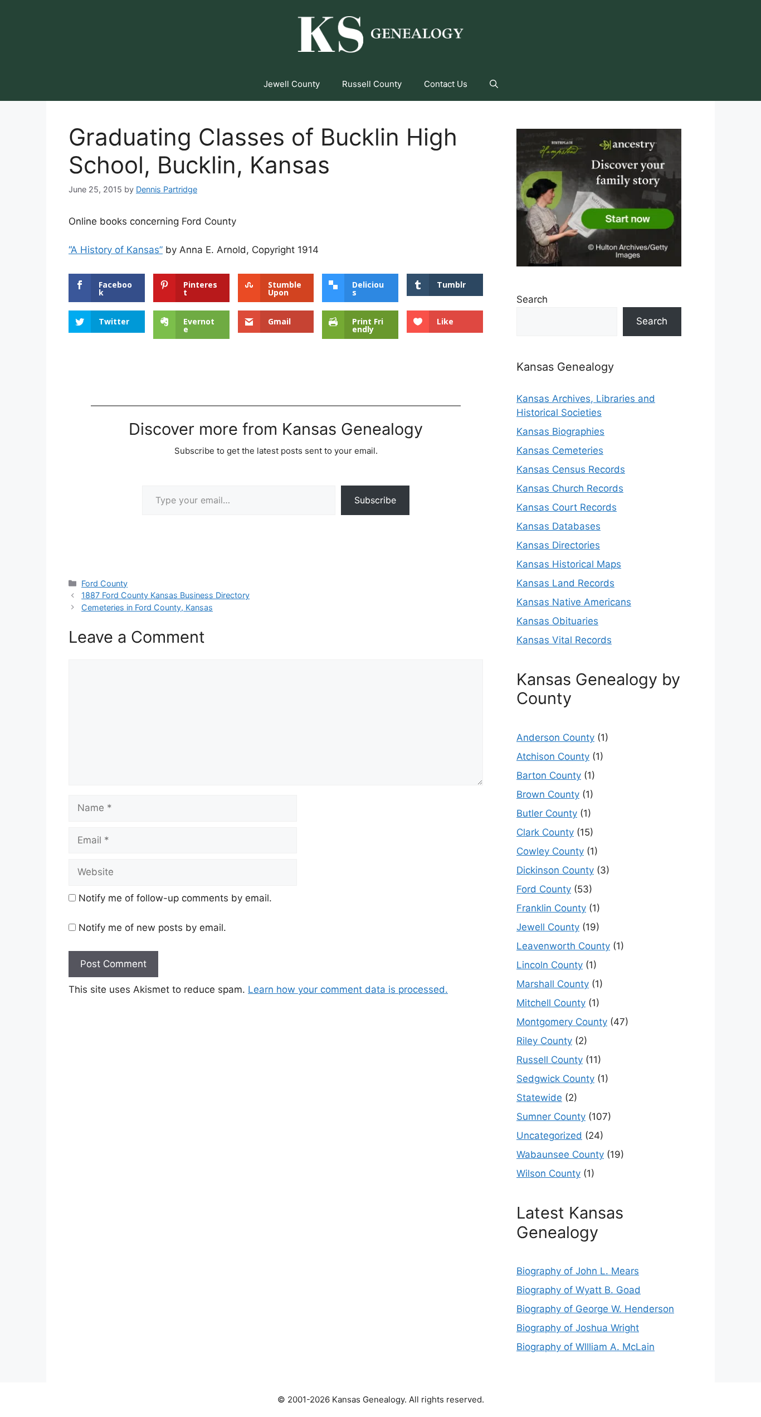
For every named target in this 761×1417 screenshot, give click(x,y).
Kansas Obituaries (557, 621)
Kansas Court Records (566, 507)
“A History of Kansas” (116, 249)
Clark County (545, 832)
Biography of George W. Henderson (595, 1308)
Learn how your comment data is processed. (348, 989)
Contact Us (445, 84)
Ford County (104, 583)
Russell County (372, 84)
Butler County (546, 813)
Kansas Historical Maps (568, 564)
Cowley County (550, 851)
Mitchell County (551, 1002)
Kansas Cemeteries (559, 450)
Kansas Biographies (560, 431)
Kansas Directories (558, 545)
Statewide (539, 1097)
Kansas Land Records (565, 583)
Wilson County (548, 1173)
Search (532, 299)
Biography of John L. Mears (577, 1271)
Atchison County (552, 756)
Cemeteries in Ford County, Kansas (147, 607)
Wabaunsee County (560, 1154)
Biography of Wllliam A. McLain (585, 1346)
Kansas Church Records (569, 488)
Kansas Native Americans (573, 602)
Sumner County (551, 1116)
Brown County (547, 794)
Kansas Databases (558, 526)
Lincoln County (549, 964)
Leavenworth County (563, 946)
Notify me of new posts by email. (152, 927)
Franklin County (551, 908)
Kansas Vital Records (564, 640)
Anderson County (555, 737)
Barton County (548, 775)
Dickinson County (555, 870)
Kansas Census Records (570, 469)
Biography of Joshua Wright (577, 1327)
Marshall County (552, 983)
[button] (494, 84)
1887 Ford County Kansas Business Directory (165, 595)
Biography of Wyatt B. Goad (578, 1289)
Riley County (544, 1040)
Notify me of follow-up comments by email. (175, 898)
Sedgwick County (555, 1078)
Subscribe (375, 500)
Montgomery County (561, 1021)
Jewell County (292, 84)
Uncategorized (549, 1135)
